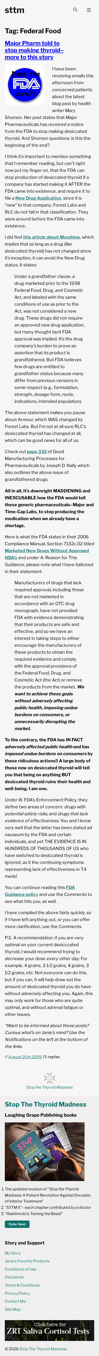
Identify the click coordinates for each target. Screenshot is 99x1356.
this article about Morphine (51, 237)
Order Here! (17, 1224)
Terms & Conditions (22, 1285)
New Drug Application (38, 198)
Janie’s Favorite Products (27, 1261)
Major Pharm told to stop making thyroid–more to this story (34, 50)
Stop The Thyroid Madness (43, 1349)
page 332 (37, 451)
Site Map (13, 1309)
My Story (13, 1253)
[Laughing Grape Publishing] (45, 1179)
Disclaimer (14, 1277)
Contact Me (15, 1301)
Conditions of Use (20, 1269)
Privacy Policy (17, 1293)
